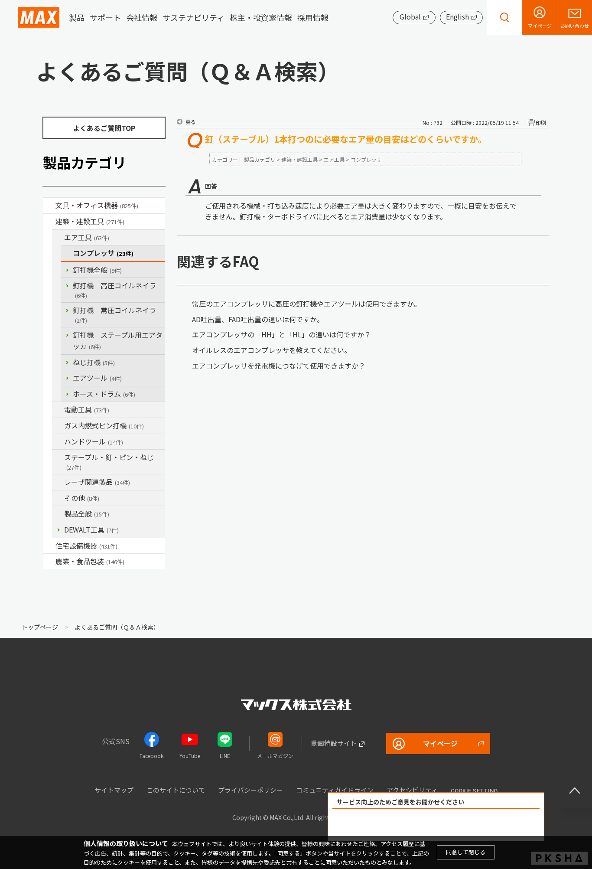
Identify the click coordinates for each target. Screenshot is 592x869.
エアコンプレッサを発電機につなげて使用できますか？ (278, 365)
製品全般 (86, 513)
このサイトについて (175, 789)
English (457, 16)
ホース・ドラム (104, 394)
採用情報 (313, 17)
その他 (81, 498)
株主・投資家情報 (261, 17)
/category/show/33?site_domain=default (58, 425)
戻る (190, 121)
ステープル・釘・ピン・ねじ (109, 461)
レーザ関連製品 (97, 482)
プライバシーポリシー (250, 789)
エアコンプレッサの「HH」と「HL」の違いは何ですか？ (281, 334)
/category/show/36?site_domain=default (49, 546)
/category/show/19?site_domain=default (58, 498)
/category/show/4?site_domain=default (49, 205)
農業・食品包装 (89, 561)
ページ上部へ (574, 790)
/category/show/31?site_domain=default (58, 457)
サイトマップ (113, 789)
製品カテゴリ (259, 159)
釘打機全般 (97, 270)
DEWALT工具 (91, 529)
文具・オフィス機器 (96, 205)
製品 (77, 17)
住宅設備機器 (86, 545)
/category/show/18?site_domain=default (49, 221)
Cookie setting (474, 790)
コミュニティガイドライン (335, 789)
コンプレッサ (103, 253)
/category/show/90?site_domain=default (58, 513)
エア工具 (86, 237)
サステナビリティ (193, 17)
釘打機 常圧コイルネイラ (114, 314)
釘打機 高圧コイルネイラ (114, 290)
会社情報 (141, 17)
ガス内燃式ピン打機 (104, 425)
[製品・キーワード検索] (504, 17)
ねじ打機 (94, 362)
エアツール (97, 377)
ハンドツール (93, 441)
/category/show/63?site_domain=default (58, 409)
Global (410, 16)
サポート (105, 17)
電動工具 (86, 409)
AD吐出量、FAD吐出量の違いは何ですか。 (258, 319)
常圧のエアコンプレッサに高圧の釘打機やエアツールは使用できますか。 (306, 303)
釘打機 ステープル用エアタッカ (118, 340)
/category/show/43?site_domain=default (49, 561)
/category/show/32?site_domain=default (58, 482)
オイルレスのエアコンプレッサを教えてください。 (271, 350)
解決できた (386, 825)
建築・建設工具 (89, 221)
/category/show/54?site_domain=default (58, 237)
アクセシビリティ (412, 789)
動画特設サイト (334, 743)
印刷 (541, 122)
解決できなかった (486, 825)
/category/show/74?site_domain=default (58, 442)
